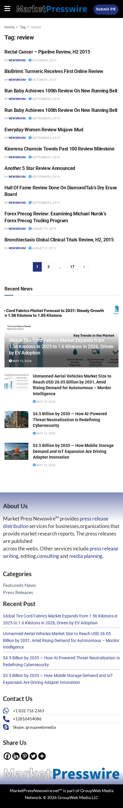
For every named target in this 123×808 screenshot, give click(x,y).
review (36, 27)
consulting (48, 556)
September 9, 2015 (46, 99)
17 (72, 266)
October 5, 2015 (44, 79)
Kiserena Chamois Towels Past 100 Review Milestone (59, 149)
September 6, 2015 (46, 176)
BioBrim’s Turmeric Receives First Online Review (53, 71)
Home (9, 27)
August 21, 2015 (44, 248)
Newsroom (17, 60)
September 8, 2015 (46, 137)
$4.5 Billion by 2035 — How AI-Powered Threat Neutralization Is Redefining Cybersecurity (70, 419)
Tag (23, 27)
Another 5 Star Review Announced (39, 168)
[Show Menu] (7, 9)
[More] (42, 756)
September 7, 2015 (46, 157)
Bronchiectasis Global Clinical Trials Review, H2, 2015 (59, 240)
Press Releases (18, 592)
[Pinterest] (24, 756)
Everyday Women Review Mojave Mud (43, 130)
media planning (85, 556)
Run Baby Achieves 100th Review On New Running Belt (60, 91)
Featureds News (19, 585)
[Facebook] (7, 756)
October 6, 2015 (44, 60)
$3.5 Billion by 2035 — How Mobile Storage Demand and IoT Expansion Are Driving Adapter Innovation (73, 451)
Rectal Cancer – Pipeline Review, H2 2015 (47, 52)
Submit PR (106, 9)
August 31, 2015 (44, 228)
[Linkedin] (16, 756)
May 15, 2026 (22, 361)
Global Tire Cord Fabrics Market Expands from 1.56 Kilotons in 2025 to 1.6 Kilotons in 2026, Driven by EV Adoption (61, 346)
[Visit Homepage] (51, 8)
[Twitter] (33, 756)
